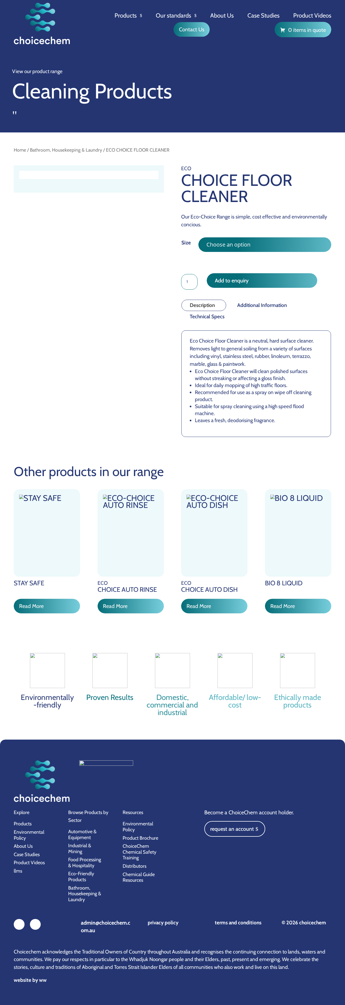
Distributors (134, 866)
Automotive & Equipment (82, 834)
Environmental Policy (29, 835)
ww (43, 980)
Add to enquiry (232, 280)
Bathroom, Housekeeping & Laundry (66, 150)
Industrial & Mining (79, 848)
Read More (31, 606)
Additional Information (262, 305)
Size (186, 243)
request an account (232, 829)
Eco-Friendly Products (81, 877)
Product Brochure (140, 838)
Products (126, 15)
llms (18, 871)
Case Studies (263, 15)
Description (202, 305)
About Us (222, 15)
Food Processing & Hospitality (84, 863)
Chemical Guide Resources (139, 877)
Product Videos (312, 15)
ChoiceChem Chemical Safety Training (139, 852)
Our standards (173, 15)
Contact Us (191, 29)
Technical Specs (207, 316)
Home (20, 150)
